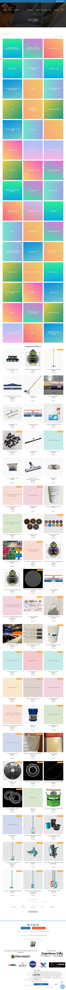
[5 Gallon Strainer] (53, 467)
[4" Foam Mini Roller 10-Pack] (12, 467)
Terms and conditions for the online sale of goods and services (33, 979)
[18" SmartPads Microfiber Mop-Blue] (53, 413)
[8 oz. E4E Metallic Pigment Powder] (12, 550)
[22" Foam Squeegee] (33, 440)
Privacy (33, 976)
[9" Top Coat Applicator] (53, 578)
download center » (45, 931)
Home (4, 10)
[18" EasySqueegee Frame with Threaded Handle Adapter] (12, 385)
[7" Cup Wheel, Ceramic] (33, 523)
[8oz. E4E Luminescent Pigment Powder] (12, 578)
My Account (23, 907)
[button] (46, 901)
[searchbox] (13, 34)
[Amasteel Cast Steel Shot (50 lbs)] (33, 633)
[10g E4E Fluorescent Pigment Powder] (33, 358)
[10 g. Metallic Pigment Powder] (12, 358)
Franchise (56, 10)
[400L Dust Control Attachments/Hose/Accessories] (33, 467)
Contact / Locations (41, 10)
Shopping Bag (52, 907)
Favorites (43, 907)
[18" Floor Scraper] (33, 385)
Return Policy (33, 981)
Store (22, 10)
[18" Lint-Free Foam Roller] (33, 413)
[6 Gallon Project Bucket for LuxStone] (53, 495)
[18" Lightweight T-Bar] (12, 413)
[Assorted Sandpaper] (53, 742)
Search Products (13, 907)
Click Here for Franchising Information (37, 935)
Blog (50, 10)
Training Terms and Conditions (33, 978)
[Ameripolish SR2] (33, 714)
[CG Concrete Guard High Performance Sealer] (53, 797)
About (10, 10)
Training (17, 10)
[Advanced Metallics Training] (12, 633)
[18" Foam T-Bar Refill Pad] (53, 385)
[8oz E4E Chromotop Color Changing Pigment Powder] (53, 550)
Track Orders (33, 907)
